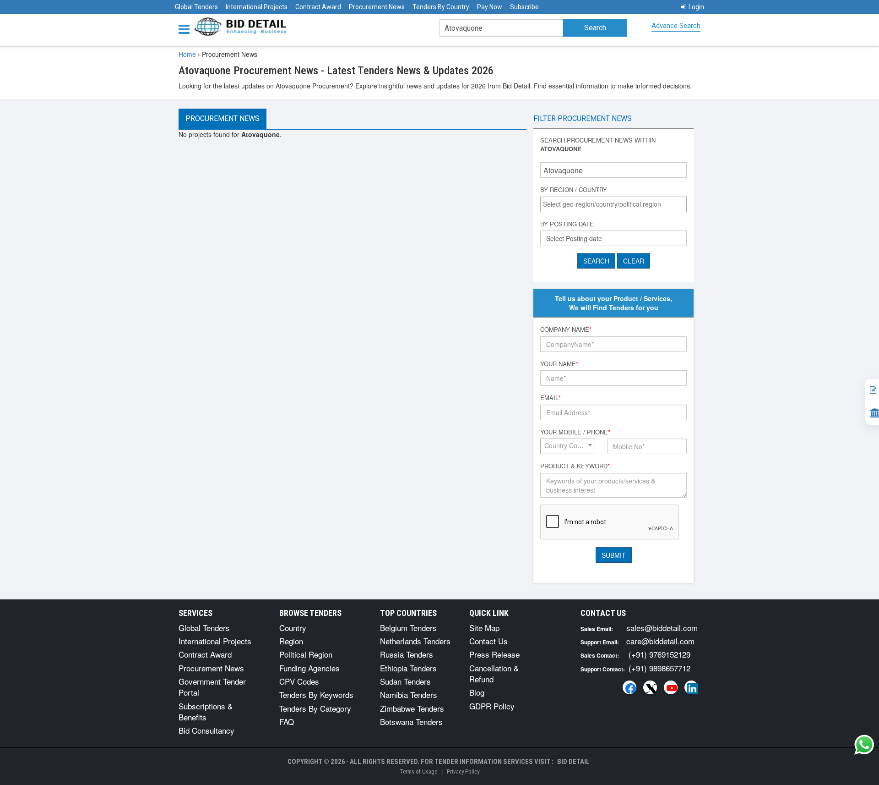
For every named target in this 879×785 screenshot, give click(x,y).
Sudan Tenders (405, 681)
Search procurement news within (598, 144)
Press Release (494, 654)
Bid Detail (573, 762)
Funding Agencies (309, 668)
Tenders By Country (440, 7)
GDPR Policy (492, 706)
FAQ (286, 721)
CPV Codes (299, 681)
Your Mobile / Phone (575, 432)
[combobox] (613, 204)
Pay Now (489, 7)
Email (550, 398)
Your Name (559, 364)
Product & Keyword (575, 466)
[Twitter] (650, 687)
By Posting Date (567, 224)
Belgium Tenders (408, 627)
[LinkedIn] (691, 687)
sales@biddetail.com (662, 627)
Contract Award (318, 7)
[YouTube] (671, 687)
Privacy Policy (463, 771)
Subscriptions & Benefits (206, 711)
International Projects (257, 7)
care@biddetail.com (660, 641)
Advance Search (675, 26)
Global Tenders (196, 7)
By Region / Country (573, 190)
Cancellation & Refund (494, 673)
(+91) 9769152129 (659, 654)
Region (291, 641)
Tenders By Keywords (316, 694)
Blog (476, 692)
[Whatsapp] (864, 744)
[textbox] (616, 204)
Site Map (484, 627)
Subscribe (524, 7)
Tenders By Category (315, 708)
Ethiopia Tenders (408, 668)
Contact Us (488, 641)
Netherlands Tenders (415, 641)
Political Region (305, 654)
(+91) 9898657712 (659, 668)
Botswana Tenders (411, 721)
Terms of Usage (418, 771)
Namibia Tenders (408, 694)
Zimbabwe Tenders (412, 708)
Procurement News (377, 7)
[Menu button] (186, 28)
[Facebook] (629, 687)
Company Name (565, 329)
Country (292, 627)
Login (696, 7)
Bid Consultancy (206, 730)
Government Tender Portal (212, 686)
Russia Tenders (406, 654)
